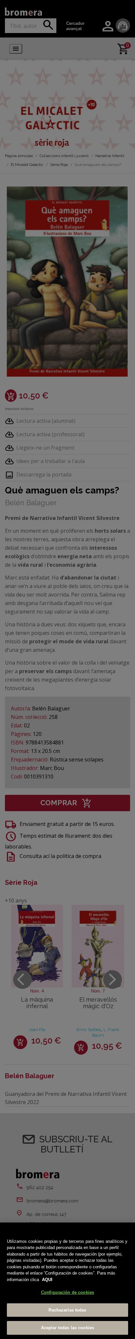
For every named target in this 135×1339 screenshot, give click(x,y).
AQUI (47, 1279)
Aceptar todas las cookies (67, 1327)
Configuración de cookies (67, 1292)
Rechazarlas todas (67, 1310)
